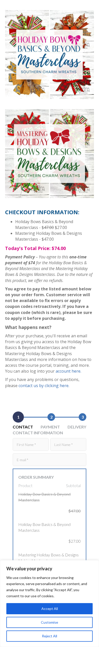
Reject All (49, 636)
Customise (49, 622)
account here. (68, 371)
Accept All (49, 608)
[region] (49, 603)
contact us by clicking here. (44, 385)
